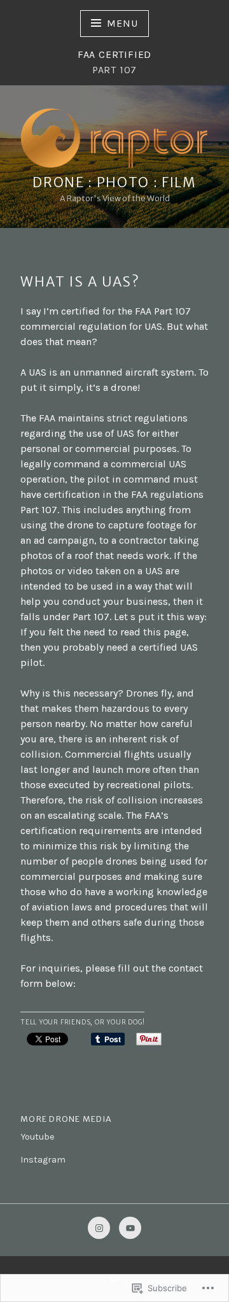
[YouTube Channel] (130, 1228)
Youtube (37, 1136)
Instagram (43, 1159)
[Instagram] (99, 1228)
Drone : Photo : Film (114, 182)
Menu (122, 23)
